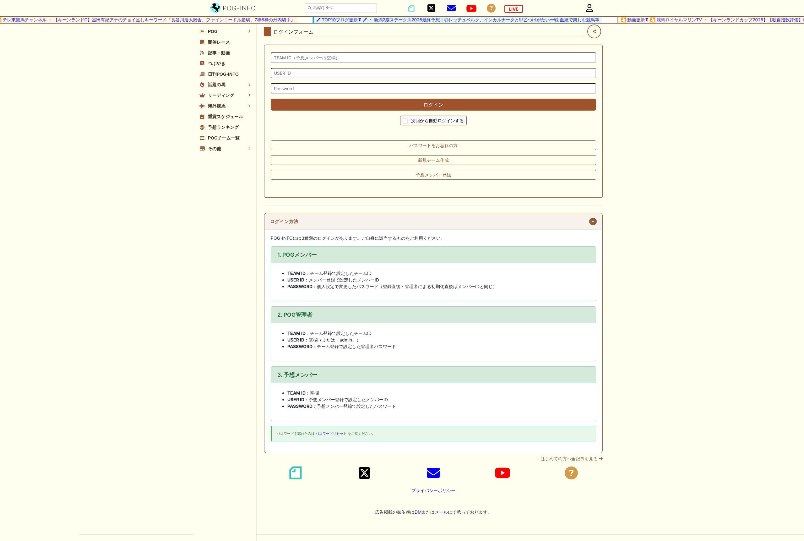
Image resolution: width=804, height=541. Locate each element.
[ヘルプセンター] (491, 8)
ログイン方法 (284, 221)
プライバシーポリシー (433, 490)
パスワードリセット (331, 433)
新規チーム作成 (433, 160)
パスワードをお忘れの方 (433, 145)
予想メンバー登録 (433, 175)
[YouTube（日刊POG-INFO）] (471, 8)
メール (441, 512)
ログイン (433, 104)
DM (418, 512)
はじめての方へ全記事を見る (570, 458)
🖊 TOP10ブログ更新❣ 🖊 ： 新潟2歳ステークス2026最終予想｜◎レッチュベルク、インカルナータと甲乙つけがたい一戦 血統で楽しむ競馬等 (450, 19)
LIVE (514, 9)
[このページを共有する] (594, 31)
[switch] (405, 121)
